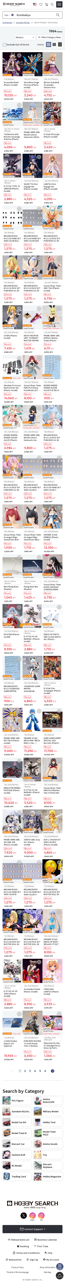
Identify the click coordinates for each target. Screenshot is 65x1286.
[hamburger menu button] (59, 4)
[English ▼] (35, 4)
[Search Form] (52, 4)
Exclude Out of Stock (18, 44)
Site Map (47, 1272)
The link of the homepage (17, 1272)
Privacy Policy (18, 1267)
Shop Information (47, 1267)
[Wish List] (40, 4)
